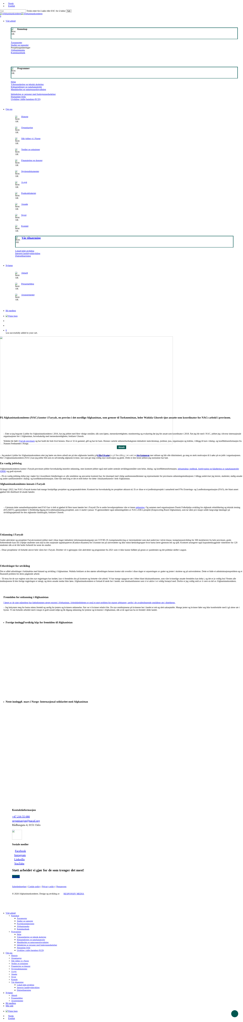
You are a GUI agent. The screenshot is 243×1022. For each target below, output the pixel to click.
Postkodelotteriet (28, 193)
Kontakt (24, 226)
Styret (23, 215)
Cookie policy (34, 886)
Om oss (9, 953)
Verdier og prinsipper (30, 149)
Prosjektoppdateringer (25, 924)
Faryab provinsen (27, 441)
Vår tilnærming (17, 982)
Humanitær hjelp (18, 97)
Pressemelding (27, 284)
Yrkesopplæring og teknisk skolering (27, 84)
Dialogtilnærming (23, 256)
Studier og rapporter (20, 45)
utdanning (140, 507)
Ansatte (24, 204)
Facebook (20, 850)
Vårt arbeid (11, 913)
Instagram (20, 855)
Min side (9, 1006)
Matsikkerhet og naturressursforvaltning (28, 89)
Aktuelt (24, 273)
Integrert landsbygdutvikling (27, 253)
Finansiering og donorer (31, 160)
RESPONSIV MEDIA (74, 894)
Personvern (61, 886)
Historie (24, 116)
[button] (16, 876)
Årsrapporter (16, 42)
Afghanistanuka (18, 50)
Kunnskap (15, 916)
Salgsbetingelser (19, 886)
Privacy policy (48, 886)
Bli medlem (11, 1003)
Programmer (16, 932)
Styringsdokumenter (30, 171)
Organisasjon (27, 127)
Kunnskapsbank (18, 52)
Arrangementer (28, 295)
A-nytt (24, 182)
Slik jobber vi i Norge (30, 138)
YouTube (19, 863)
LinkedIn (19, 859)
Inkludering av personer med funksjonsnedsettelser (33, 94)
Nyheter (9, 993)
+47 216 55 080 (21, 816)
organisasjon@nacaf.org (26, 820)
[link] (124, 217)
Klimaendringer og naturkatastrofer (26, 87)
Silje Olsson (103, 455)
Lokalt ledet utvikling (24, 251)
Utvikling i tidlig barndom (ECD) (25, 99)
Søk (68, 11)
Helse (13, 82)
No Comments (143, 455)
